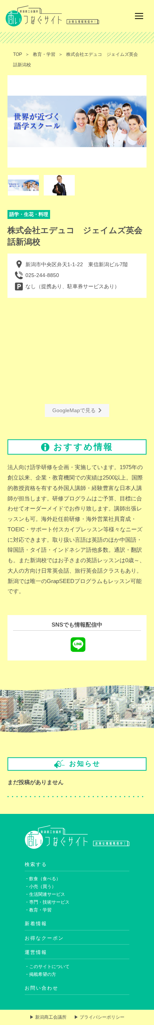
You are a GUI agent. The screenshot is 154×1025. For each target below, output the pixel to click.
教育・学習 (44, 54)
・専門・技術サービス (47, 902)
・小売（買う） (40, 886)
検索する (36, 864)
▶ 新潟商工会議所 (48, 1017)
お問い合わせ (41, 988)
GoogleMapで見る (74, 410)
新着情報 (36, 923)
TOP (17, 54)
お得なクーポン (44, 938)
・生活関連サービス (45, 894)
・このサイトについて (47, 966)
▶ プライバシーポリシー (99, 1017)
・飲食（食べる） (43, 878)
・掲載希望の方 (40, 974)
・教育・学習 (38, 910)
